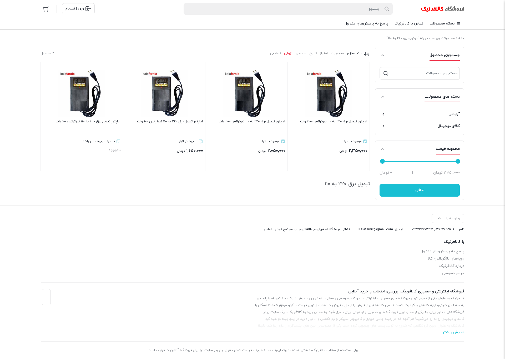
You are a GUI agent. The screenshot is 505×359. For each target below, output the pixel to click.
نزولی (288, 53)
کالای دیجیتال (449, 125)
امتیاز (324, 53)
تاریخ (313, 53)
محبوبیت (337, 53)
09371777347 (422, 229)
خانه (461, 38)
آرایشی (454, 114)
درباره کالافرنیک (451, 265)
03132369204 (445, 229)
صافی (419, 190)
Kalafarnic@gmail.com (375, 229)
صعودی (301, 53)
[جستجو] (386, 73)
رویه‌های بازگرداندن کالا (446, 258)
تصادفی (275, 53)
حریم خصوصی (453, 273)
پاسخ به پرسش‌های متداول (442, 251)
